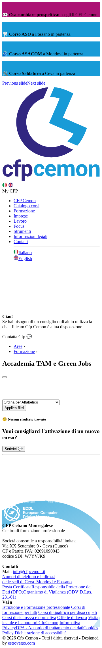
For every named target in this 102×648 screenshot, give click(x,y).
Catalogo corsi (26, 205)
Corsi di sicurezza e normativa (29, 617)
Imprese (21, 216)
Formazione (24, 210)
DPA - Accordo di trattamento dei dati (49, 627)
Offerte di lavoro (72, 617)
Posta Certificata (16, 586)
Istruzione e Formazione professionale (36, 607)
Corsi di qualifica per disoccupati (67, 612)
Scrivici (14, 449)
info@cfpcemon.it (29, 571)
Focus (19, 226)
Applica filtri (14, 408)
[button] (14, 83)
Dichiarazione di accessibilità (41, 632)
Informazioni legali (30, 236)
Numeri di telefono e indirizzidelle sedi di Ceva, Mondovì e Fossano (37, 579)
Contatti (21, 241)
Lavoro (20, 221)
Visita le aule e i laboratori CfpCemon (50, 620)
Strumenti (22, 231)
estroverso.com (21, 643)
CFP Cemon (25, 200)
